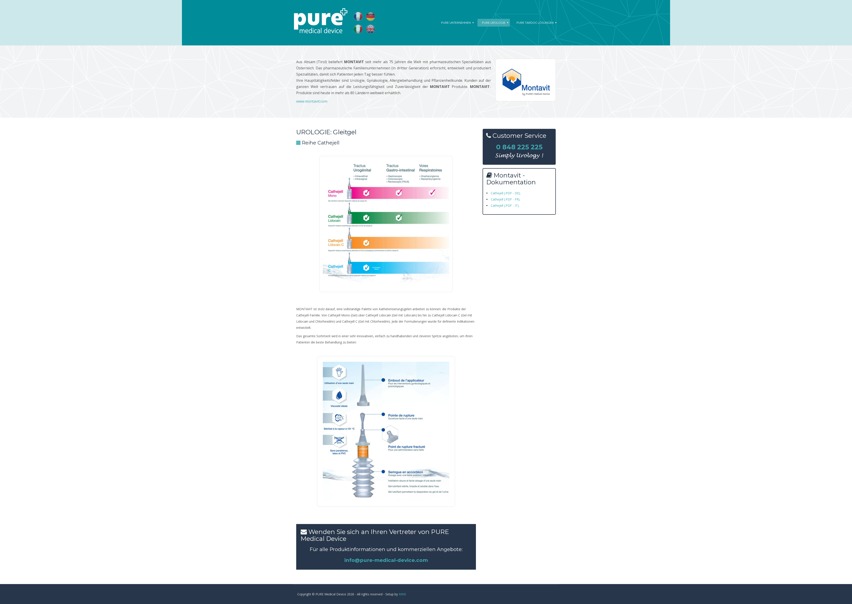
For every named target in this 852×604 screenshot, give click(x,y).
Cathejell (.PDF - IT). (505, 205)
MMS (402, 594)
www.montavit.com (311, 101)
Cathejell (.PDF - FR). (505, 199)
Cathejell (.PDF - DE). (506, 193)
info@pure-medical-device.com (386, 560)
